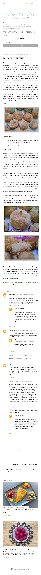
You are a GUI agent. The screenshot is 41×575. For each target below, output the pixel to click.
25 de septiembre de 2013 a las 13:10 (25, 330)
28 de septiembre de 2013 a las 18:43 (25, 341)
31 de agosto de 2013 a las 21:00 (24, 294)
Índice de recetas (25, 32)
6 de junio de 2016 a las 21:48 (23, 417)
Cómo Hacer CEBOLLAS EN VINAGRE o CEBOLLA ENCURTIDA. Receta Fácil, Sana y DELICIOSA (19, 551)
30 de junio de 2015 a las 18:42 (24, 381)
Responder (12, 326)
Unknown (12, 294)
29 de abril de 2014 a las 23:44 (24, 355)
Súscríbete (20, 39)
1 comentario (6, 515)
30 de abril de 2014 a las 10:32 (26, 365)
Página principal (10, 32)
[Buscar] (37, 3)
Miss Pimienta (19, 308)
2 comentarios (7, 557)
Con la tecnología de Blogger (22, 569)
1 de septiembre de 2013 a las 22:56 (24, 310)
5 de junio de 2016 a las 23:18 (23, 408)
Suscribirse (29, 3)
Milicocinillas (13, 365)
